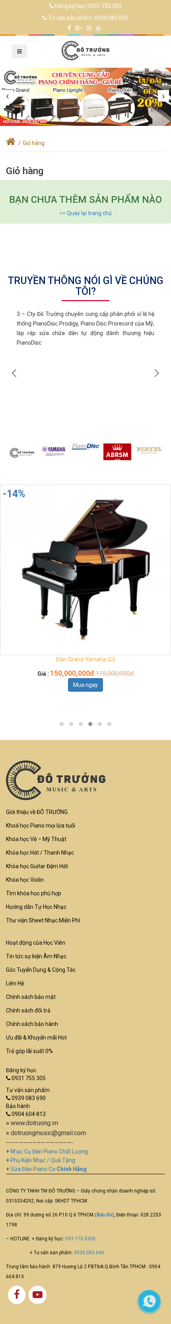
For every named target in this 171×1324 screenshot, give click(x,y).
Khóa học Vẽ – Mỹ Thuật (36, 839)
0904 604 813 (28, 1114)
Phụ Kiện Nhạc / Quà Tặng (42, 1160)
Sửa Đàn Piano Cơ (48, 1169)
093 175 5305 (80, 1239)
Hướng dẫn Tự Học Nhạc (36, 907)
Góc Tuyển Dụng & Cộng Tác (41, 970)
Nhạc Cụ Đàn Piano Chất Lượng (49, 1151)
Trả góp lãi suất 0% (29, 1051)
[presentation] (7, 96)
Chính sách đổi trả (28, 1010)
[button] (61, 724)
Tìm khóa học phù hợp (33, 893)
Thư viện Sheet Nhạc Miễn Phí (43, 920)
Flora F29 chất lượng (86, 659)
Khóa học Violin (25, 880)
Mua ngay (85, 685)
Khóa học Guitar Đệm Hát (37, 866)
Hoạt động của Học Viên (35, 943)
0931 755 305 (104, 6)
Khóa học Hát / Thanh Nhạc (40, 852)
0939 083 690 (111, 18)
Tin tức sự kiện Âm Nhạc (36, 956)
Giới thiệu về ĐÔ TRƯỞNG (37, 812)
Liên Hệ (15, 983)
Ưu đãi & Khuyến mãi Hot (36, 1037)
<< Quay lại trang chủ (85, 213)
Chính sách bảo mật (31, 997)
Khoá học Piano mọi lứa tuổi (40, 825)
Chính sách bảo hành (32, 1024)
